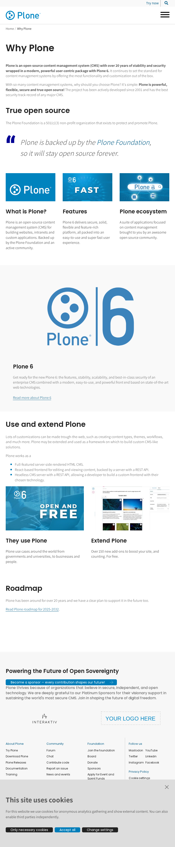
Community (55, 744)
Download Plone (17, 756)
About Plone (15, 744)
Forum (50, 750)
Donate (93, 762)
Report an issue (57, 768)
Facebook (152, 762)
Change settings (100, 830)
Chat (50, 756)
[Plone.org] (23, 15)
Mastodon (136, 750)
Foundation (96, 744)
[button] (61, 682)
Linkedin (151, 756)
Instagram (136, 762)
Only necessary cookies (29, 830)
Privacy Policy (139, 771)
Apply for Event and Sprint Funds (101, 776)
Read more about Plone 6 (32, 397)
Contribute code (57, 762)
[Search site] (165, 3)
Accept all (67, 830)
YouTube (151, 750)
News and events (58, 774)
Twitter (133, 756)
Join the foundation (101, 750)
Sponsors (94, 768)
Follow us (135, 744)
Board (92, 756)
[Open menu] (163, 15)
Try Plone (12, 750)
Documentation (17, 768)
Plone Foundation (123, 142)
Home (10, 28)
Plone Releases (16, 762)
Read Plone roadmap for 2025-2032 (32, 609)
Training (11, 774)
